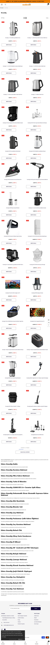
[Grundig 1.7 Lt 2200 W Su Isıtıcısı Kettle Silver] (37, 61)
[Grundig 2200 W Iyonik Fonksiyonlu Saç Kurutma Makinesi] (37, 174)
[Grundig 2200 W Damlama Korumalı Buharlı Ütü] (12, 174)
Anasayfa (1, 7)
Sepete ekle (33, 243)
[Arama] (5, 4)
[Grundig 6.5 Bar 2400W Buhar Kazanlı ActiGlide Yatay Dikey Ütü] (12, 316)
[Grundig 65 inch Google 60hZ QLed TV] (37, 316)
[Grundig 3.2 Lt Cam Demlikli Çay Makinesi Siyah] (37, 202)
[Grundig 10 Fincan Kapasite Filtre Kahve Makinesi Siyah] (12, 117)
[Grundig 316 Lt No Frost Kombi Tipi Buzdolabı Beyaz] (37, 231)
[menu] (2, 4)
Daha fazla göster (25, 452)
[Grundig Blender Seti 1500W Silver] (37, 429)
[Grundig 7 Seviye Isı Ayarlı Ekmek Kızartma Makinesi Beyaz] (12, 344)
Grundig (6, 7)
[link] (14, 643)
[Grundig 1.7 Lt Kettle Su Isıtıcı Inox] (37, 89)
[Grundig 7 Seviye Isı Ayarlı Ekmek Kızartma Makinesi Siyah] (37, 344)
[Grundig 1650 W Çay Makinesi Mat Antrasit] (12, 146)
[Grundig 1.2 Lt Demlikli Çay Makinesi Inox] (12, 32)
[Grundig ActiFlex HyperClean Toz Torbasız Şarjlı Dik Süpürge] (37, 373)
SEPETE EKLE (9, 44)
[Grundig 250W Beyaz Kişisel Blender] (12, 202)
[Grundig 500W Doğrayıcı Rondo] (37, 288)
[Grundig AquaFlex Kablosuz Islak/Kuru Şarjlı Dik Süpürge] (37, 401)
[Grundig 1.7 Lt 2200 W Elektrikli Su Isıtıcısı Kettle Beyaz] (12, 61)
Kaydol (35, 608)
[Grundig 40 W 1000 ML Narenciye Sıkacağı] (37, 259)
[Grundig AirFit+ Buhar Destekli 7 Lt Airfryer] (12, 401)
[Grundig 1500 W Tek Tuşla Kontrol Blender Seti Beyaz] (37, 117)
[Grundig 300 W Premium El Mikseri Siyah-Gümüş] (12, 231)
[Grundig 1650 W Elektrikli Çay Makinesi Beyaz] (37, 146)
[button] (24, 18)
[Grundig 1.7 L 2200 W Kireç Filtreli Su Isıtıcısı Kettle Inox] (37, 32)
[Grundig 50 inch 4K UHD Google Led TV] (12, 288)
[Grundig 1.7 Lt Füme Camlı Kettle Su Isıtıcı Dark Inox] (12, 89)
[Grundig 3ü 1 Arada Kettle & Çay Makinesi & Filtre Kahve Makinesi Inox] (12, 259)
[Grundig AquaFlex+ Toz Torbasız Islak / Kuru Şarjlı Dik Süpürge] (12, 429)
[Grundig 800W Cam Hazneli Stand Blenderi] (12, 373)
